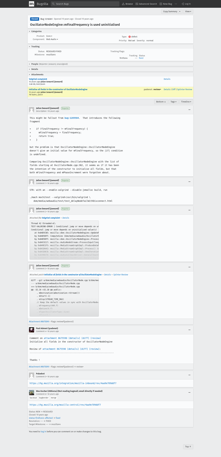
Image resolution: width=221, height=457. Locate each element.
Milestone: (40, 54)
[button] (186, 3)
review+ (157, 89)
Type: (124, 36)
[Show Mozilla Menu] (31, 3)
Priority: (123, 40)
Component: (39, 39)
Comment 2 (41, 211)
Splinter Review (184, 89)
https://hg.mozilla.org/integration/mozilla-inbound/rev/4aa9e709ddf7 (73, 383)
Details (167, 79)
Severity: (141, 40)
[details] (74, 338)
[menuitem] (127, 3)
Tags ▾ (174, 101)
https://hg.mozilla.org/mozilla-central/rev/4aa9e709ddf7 (65, 404)
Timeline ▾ (186, 101)
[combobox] (85, 3)
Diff (173, 89)
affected (49, 418)
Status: (41, 51)
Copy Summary (170, 11)
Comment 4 (41, 331)
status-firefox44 (36, 418)
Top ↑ (188, 446)
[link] (64, 240)
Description (41, 111)
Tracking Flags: (117, 51)
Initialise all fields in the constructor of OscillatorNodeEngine (58, 89)
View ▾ (188, 11)
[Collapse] (189, 109)
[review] (95, 338)
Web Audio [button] (52, 39)
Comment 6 (41, 394)
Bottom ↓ (161, 101)
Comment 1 (41, 183)
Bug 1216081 (46, 19)
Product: (41, 36)
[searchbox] (85, 3)
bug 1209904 (72, 118)
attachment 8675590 (55, 338)
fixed (141, 58)
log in (43, 431)
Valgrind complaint (38, 79)
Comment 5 (41, 376)
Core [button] (49, 36)
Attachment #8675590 (39, 321)
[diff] (85, 338)
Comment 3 (41, 268)
